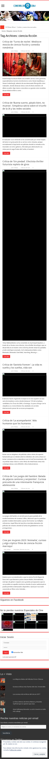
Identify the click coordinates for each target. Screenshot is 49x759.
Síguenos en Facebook (12, 600)
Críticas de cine (25, 51)
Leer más (6, 94)
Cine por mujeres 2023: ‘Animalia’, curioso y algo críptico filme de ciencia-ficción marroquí (24, 543)
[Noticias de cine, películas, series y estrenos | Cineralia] (24, 5)
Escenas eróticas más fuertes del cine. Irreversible (29, 687)
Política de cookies (15, 750)
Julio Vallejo (14, 51)
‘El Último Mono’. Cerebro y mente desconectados (20, 27)
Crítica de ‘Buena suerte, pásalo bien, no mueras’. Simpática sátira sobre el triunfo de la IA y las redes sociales (24, 105)
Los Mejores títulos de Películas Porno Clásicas (28, 679)
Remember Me (18, 652)
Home (3, 31)
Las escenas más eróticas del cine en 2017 (26, 694)
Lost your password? (9, 657)
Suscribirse (6, 733)
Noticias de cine (24, 549)
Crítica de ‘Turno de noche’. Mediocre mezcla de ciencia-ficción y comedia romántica (22, 44)
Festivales (16, 549)
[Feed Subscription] (48, 36)
